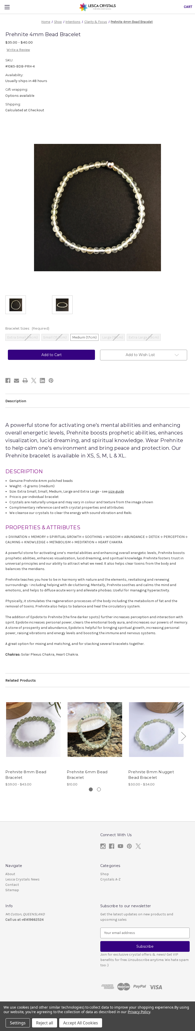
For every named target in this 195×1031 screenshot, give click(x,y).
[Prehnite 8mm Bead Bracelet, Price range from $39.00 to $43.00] (33, 729)
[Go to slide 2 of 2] (99, 789)
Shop (104, 874)
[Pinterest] (51, 380)
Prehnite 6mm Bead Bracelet (87, 774)
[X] (33, 380)
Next (183, 736)
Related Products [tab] (20, 680)
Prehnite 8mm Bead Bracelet (25, 774)
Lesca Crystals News (22, 879)
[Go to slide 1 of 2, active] (91, 789)
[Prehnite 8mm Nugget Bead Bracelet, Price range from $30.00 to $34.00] (156, 729)
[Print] (25, 380)
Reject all (44, 1023)
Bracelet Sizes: (27, 328)
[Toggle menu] (7, 7)
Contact (12, 885)
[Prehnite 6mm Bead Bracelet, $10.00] (95, 729)
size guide (116, 491)
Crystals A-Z (110, 879)
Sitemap (12, 890)
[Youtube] (120, 846)
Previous (7, 736)
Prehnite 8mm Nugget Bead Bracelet (151, 774)
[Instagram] (103, 846)
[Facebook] (7, 380)
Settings (18, 1023)
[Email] (16, 380)
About (10, 874)
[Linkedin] (42, 380)
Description (15, 401)
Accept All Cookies (80, 1023)
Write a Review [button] (18, 50)
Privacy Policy (139, 1011)
